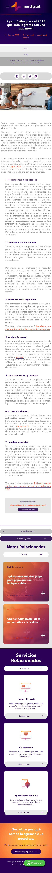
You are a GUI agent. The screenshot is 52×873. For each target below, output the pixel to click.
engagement (22, 426)
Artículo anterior (28, 531)
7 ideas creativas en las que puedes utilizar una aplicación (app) (28, 486)
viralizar (20, 356)
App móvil (16, 166)
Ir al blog (23, 554)
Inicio (26, 49)
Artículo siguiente (24, 538)
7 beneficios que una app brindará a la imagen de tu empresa (28, 327)
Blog (26, 54)
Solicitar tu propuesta (24, 851)
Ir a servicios (24, 668)
